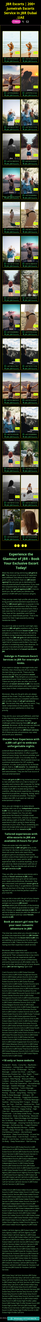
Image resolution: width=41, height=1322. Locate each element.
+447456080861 (12, 93)
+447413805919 (31, 59)
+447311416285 (31, 298)
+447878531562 (31, 93)
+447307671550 (31, 127)
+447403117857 (13, 127)
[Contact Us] (27, 22)
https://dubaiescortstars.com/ (11, 195)
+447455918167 (12, 59)
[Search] (23, 22)
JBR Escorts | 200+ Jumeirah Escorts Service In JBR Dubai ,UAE (20, 11)
